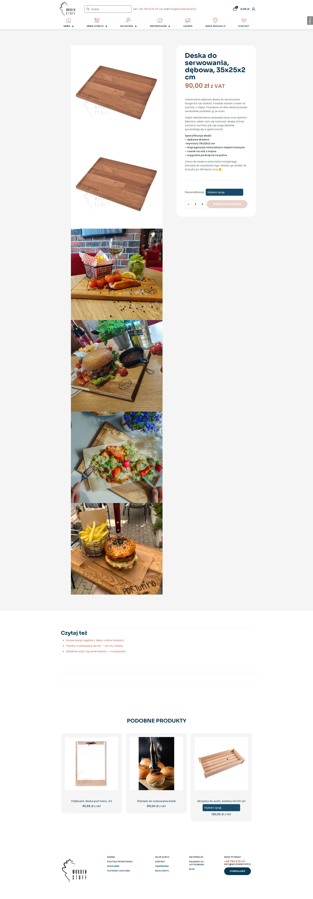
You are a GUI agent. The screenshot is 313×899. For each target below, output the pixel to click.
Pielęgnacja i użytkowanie (196, 863)
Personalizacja (194, 192)
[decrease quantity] (188, 204)
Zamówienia (162, 866)
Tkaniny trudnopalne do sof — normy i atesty (94, 646)
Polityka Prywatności (120, 861)
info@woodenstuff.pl (183, 9)
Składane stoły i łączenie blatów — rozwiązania (95, 651)
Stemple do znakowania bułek (156, 801)
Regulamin (113, 866)
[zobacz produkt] (113, 749)
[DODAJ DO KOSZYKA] (113, 742)
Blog (192, 869)
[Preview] (113, 763)
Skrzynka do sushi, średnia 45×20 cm (221, 801)
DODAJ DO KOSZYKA (227, 204)
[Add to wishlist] (113, 756)
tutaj (215, 169)
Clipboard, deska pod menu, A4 (91, 801)
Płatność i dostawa (118, 870)
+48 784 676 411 (148, 9)
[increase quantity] (202, 204)
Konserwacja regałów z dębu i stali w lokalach (95, 640)
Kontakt (160, 861)
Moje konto (162, 870)
